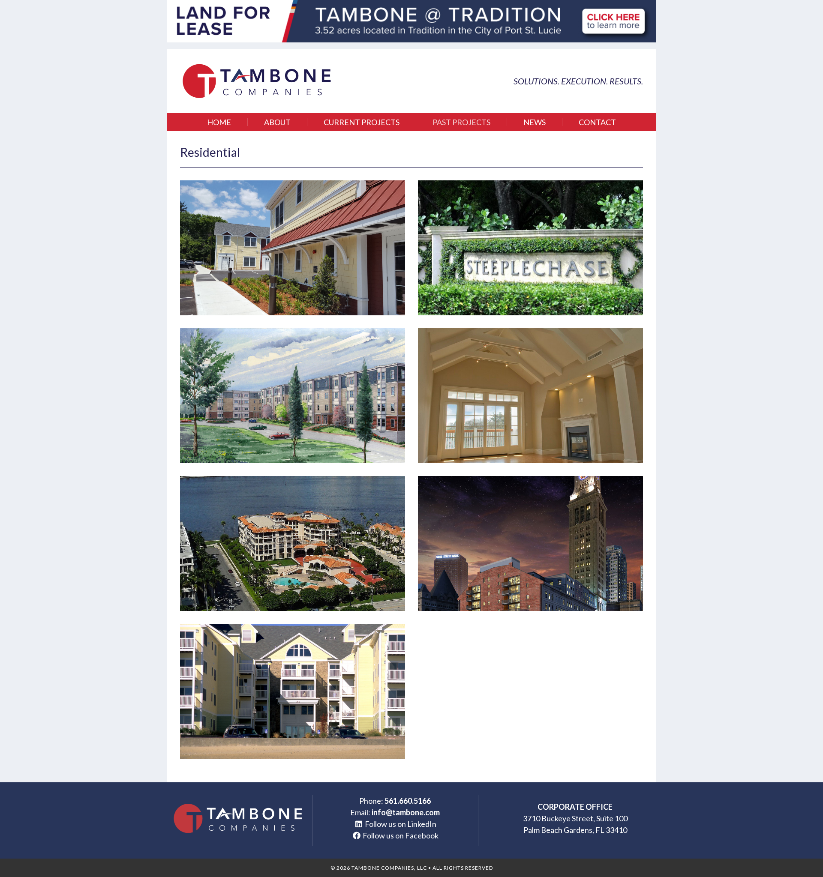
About (277, 122)
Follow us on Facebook (401, 835)
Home (219, 122)
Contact (597, 122)
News (534, 122)
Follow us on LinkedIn (400, 824)
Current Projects (361, 122)
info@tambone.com (406, 812)
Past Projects (461, 122)
